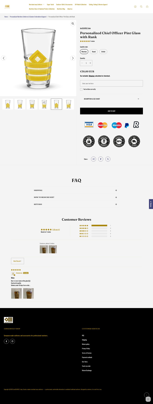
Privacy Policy (86, 348)
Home (6, 17)
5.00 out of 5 (56, 229)
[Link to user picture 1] (16, 293)
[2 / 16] (20, 104)
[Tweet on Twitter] (107, 159)
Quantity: (82, 58)
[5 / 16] (56, 104)
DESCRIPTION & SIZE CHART (92, 99)
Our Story (84, 361)
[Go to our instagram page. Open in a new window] (12, 341)
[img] (16, 270)
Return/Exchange (87, 370)
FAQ (83, 335)
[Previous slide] (3, 58)
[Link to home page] (8, 320)
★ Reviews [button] (151, 204)
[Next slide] (72, 58)
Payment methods (87, 357)
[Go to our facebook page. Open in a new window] (6, 341)
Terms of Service (87, 353)
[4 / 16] (44, 104)
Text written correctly (89, 89)
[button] (85, 41)
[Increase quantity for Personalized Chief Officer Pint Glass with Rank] (90, 63)
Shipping (91, 76)
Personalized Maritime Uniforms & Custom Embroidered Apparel (28, 17)
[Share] (93, 159)
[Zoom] (72, 23)
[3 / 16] (32, 104)
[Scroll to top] (146, 395)
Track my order (86, 366)
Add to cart (111, 111)
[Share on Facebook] (100, 159)
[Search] (141, 6)
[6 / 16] (68, 104)
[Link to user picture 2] (28, 293)
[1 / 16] (7, 104)
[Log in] (135, 6)
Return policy (85, 344)
